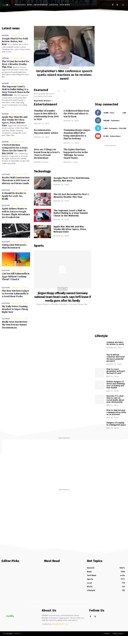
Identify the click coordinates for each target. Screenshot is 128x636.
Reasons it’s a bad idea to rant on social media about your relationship (115, 399)
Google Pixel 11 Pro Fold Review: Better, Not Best (15, 41)
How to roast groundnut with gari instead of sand (115, 371)
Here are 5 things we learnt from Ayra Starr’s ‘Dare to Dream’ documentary (47, 153)
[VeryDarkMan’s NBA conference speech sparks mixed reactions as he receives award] (64, 46)
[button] (123, 5)
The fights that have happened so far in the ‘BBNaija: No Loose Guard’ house (76, 153)
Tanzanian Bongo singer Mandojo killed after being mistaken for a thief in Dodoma (77, 134)
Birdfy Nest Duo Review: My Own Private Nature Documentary (15, 325)
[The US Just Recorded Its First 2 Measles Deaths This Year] (42, 199)
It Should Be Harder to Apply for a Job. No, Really (14, 196)
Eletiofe (5, 35)
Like (124, 112)
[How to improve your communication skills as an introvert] (99, 413)
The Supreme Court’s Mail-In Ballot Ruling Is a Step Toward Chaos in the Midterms (16, 91)
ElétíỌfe (17, 634)
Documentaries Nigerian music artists (46, 131)
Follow (122, 128)
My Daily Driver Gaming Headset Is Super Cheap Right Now (15, 309)
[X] (117, 5)
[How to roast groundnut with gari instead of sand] (99, 372)
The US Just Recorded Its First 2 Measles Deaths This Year (15, 64)
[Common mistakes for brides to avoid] (99, 345)
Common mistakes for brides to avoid (115, 343)
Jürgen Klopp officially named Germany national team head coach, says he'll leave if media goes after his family (62, 296)
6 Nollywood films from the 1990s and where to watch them (76, 113)
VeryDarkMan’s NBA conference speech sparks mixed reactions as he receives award (64, 74)
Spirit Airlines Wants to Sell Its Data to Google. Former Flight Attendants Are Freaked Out (16, 213)
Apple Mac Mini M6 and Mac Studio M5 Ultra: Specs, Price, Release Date (14, 121)
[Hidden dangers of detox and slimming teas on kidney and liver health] (99, 385)
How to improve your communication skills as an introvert (116, 412)
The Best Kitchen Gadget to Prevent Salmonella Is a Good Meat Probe (15, 294)
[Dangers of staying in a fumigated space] (99, 426)
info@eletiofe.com (60, 624)
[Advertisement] (110, 238)
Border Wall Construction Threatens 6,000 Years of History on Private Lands (16, 180)
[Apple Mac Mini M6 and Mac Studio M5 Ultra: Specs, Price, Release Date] (42, 231)
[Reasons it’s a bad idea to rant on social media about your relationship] (99, 399)
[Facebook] (112, 5)
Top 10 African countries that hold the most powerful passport (115, 358)
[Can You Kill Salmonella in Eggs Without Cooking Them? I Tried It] (16, 259)
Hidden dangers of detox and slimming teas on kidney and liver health (115, 385)
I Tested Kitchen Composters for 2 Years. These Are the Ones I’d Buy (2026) (15, 149)
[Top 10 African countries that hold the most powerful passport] (99, 358)
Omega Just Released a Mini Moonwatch (14, 246)
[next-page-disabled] (64, 91)
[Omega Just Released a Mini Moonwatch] (16, 230)
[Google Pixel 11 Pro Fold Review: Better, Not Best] (42, 183)
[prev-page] (59, 91)
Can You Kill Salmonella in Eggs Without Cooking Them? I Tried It (15, 276)
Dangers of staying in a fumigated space (116, 424)
